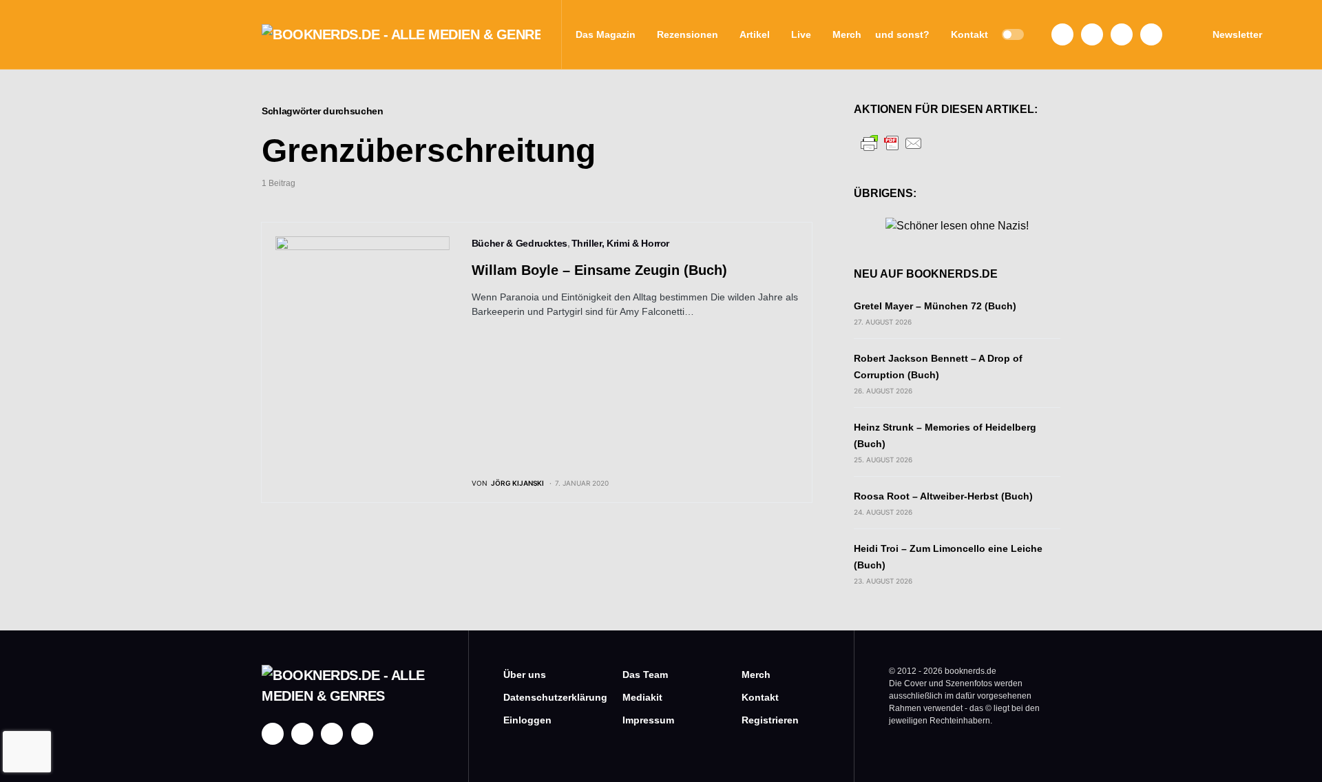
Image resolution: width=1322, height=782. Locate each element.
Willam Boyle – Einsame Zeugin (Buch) (599, 270)
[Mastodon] (1122, 34)
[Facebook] (1062, 34)
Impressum (648, 720)
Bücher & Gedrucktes (519, 243)
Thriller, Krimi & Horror (620, 243)
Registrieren (770, 720)
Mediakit (642, 697)
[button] (1013, 34)
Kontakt (760, 697)
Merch (756, 674)
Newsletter (1237, 34)
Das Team (645, 674)
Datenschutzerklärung (542, 697)
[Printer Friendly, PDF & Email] (892, 142)
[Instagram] (1092, 34)
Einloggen (527, 720)
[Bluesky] (1151, 34)
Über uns (524, 674)
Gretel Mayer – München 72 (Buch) (935, 305)
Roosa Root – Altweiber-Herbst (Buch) (943, 496)
